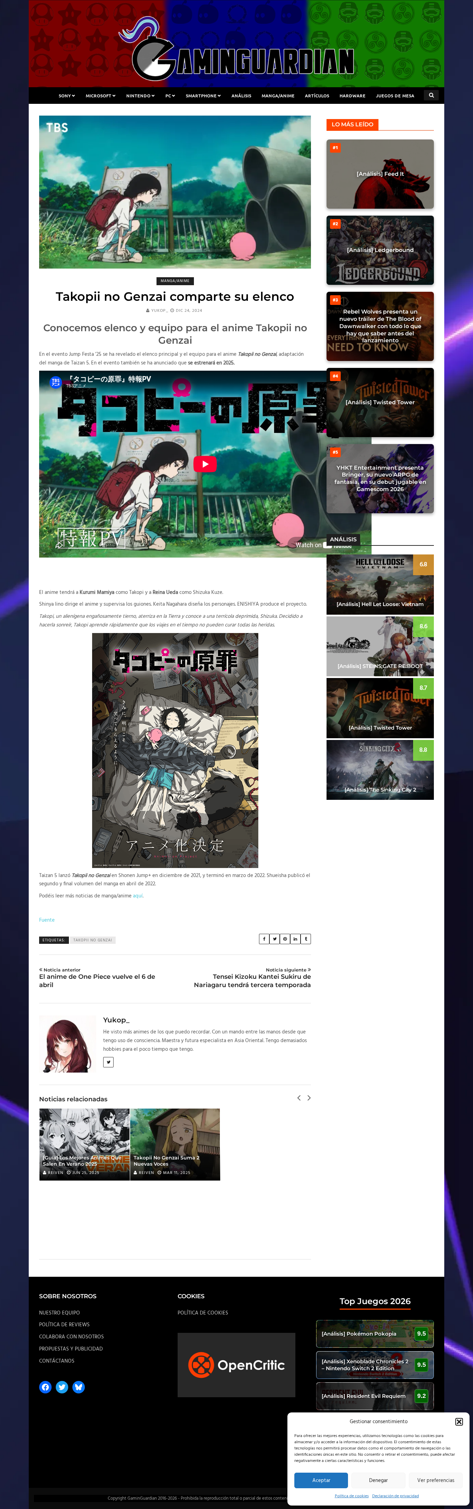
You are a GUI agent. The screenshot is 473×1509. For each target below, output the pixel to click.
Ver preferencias (435, 1480)
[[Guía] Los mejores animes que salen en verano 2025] (84, 1145)
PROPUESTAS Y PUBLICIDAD (71, 1349)
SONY (65, 95)
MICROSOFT (98, 95)
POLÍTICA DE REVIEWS (64, 1325)
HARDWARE (353, 95)
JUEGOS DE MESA (395, 95)
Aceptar (321, 1480)
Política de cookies (352, 1496)
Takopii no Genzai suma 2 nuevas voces (166, 1161)
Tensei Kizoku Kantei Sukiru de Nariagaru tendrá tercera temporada (252, 977)
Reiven (55, 1172)
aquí (138, 896)
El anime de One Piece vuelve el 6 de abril (97, 977)
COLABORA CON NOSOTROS (71, 1337)
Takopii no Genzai (92, 940)
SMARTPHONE (201, 95)
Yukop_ (160, 310)
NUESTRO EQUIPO (59, 1313)
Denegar (378, 1480)
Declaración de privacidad (395, 1496)
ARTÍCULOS (317, 95)
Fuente (47, 920)
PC (168, 95)
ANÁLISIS (241, 95)
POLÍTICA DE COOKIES (203, 1313)
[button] (459, 1421)
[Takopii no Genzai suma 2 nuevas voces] (175, 1145)
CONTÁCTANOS (56, 1361)
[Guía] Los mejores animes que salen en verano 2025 (82, 1161)
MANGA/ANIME (278, 95)
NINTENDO (138, 95)
